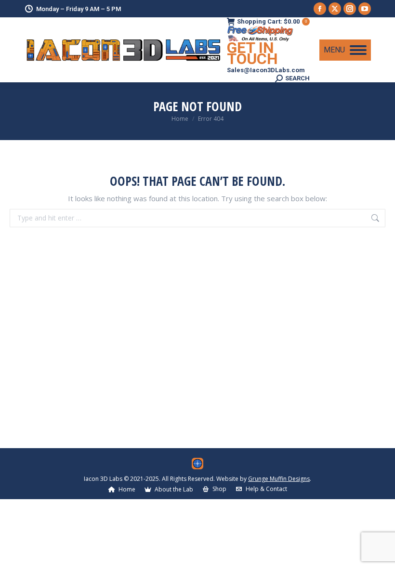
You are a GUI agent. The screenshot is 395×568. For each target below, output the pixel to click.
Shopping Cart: (272, 21)
